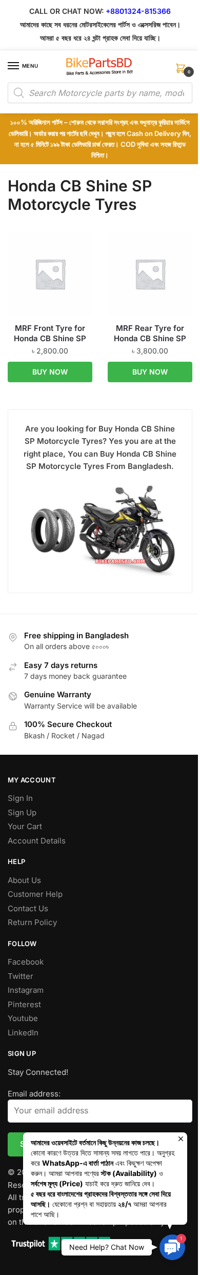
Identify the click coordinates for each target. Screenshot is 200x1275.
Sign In (20, 798)
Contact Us (28, 908)
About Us (24, 880)
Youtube (23, 1018)
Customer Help (35, 894)
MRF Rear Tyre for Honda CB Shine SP (150, 333)
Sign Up (22, 812)
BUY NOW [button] (50, 371)
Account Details (37, 841)
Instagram (26, 990)
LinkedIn (23, 1032)
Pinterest (24, 1004)
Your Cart (25, 826)
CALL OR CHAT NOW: (66, 11)
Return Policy (32, 922)
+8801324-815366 (138, 11)
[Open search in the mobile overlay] (100, 93)
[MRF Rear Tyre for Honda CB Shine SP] (150, 273)
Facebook (26, 962)
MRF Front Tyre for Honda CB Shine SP (50, 333)
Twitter (20, 976)
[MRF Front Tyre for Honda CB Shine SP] (50, 273)
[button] (172, 1247)
